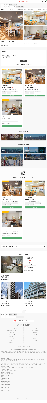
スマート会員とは (12, 334)
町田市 (8, 364)
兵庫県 (28, 156)
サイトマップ (12, 338)
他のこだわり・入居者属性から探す (10, 246)
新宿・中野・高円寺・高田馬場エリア (29, 359)
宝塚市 (2, 385)
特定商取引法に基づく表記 (11, 330)
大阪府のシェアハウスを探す (5, 381)
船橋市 (5, 370)
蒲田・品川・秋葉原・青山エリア (6, 360)
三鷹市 (41, 363)
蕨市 (29, 367)
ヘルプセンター (35, 332)
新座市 (13, 367)
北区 (8, 363)
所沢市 (16, 367)
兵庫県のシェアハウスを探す (5, 384)
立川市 (34, 363)
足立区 (20, 363)
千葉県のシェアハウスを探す (5, 369)
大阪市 (2, 382)
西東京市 (30, 364)
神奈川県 (28, 150)
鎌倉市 (12, 373)
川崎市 (5, 373)
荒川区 (11, 363)
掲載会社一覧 (35, 338)
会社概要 (35, 328)
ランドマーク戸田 (28, 85)
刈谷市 (2, 376)
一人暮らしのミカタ (11, 342)
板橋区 (14, 363)
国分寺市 (18, 364)
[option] (12, 76)
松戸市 (11, 370)
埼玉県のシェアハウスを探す (5, 366)
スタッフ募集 (12, 332)
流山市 (8, 370)
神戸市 (8, 385)
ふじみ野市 (25, 367)
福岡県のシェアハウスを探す (5, 390)
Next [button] (21, 76)
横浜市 (2, 373)
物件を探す (3, 9)
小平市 (33, 364)
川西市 (11, 385)
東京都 (5, 150)
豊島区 (5, 363)
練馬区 (17, 363)
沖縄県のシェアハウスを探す (5, 393)
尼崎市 (5, 385)
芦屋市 (18, 385)
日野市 (15, 364)
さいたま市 (2, 367)
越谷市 (19, 367)
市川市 (2, 370)
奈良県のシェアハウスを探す (5, 387)
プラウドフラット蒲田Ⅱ (28, 301)
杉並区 (2, 363)
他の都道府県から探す (22, 9)
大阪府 (5, 163)
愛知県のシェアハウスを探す (5, 375)
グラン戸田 (4, 116)
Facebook (19, 346)
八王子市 (30, 363)
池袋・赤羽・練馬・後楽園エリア (18, 359)
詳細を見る (12, 95)
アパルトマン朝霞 (5, 85)
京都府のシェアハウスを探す (5, 378)
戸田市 (5, 137)
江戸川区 (26, 363)
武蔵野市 (37, 363)
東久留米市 (22, 364)
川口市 (6, 367)
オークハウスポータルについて (12, 328)
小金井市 (11, 364)
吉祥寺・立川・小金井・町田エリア (6, 359)
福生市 (36, 364)
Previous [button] (3, 76)
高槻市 (8, 382)
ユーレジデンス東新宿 (28, 267)
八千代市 (14, 370)
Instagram (23, 346)
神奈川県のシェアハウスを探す (5, 372)
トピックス (35, 334)
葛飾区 (23, 363)
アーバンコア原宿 (4, 301)
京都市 (2, 379)
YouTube (28, 346)
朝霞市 (28, 137)
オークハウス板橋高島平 (5, 275)
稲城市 (40, 364)
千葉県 (5, 156)
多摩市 (26, 364)
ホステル (11, 340)
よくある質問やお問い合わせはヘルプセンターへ (24, 320)
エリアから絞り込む (11, 9)
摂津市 (5, 382)
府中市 (44, 363)
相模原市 (8, 373)
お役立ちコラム (11, 336)
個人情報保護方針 (35, 330)
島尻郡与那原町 (3, 395)
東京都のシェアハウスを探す (5, 358)
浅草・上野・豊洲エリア (16, 360)
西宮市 (14, 385)
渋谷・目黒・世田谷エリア (41, 359)
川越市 (22, 367)
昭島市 (2, 364)
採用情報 (35, 340)
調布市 (5, 364)
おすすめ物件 (30, 9)
